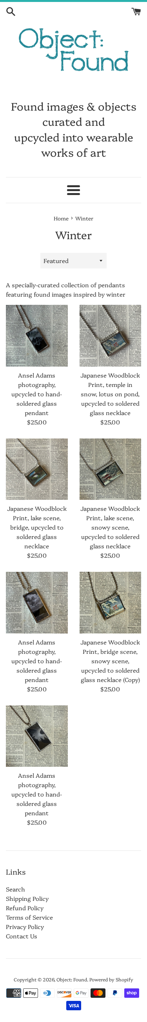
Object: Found (71, 979)
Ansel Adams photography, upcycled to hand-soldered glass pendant (36, 394)
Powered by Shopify (111, 979)
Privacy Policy (25, 926)
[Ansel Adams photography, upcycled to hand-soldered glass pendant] (37, 336)
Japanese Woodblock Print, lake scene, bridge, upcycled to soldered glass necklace (37, 527)
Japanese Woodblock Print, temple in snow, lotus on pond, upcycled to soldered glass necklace (110, 394)
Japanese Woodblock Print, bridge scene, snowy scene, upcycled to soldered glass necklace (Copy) (110, 661)
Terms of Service (29, 917)
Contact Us (21, 936)
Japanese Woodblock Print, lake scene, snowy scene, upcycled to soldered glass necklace (110, 527)
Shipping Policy (27, 898)
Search (15, 889)
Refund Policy (25, 908)
